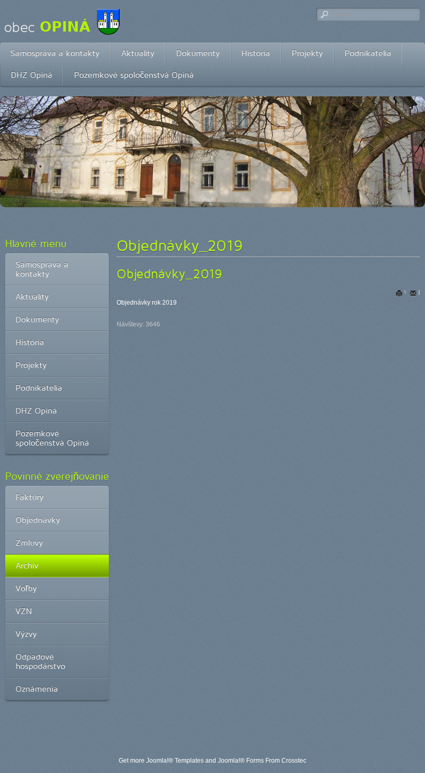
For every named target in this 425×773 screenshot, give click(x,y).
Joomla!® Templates (175, 760)
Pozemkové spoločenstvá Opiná (134, 75)
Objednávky (38, 520)
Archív (27, 565)
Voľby (26, 588)
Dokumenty (198, 53)
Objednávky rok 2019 (147, 302)
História (256, 53)
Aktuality (137, 53)
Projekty (307, 53)
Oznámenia (37, 689)
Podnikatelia (368, 53)
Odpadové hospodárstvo (40, 661)
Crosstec (293, 760)
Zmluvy (29, 543)
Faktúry (30, 497)
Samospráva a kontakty (55, 53)
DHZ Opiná (31, 75)
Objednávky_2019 (169, 273)
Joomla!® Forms (241, 760)
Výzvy (26, 634)
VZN (24, 611)
